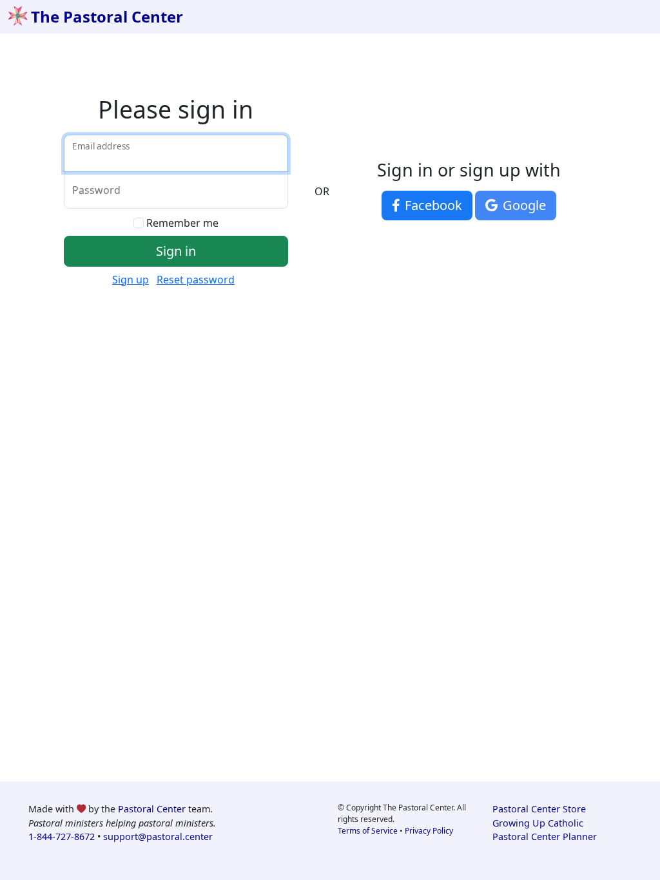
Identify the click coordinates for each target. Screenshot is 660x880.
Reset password (196, 280)
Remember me (182, 223)
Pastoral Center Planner (544, 836)
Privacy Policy (429, 830)
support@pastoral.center (158, 836)
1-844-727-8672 (61, 836)
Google (523, 205)
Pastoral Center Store (539, 809)
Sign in (176, 251)
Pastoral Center (152, 809)
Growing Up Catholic (537, 823)
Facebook (432, 205)
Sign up (130, 280)
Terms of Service (368, 830)
